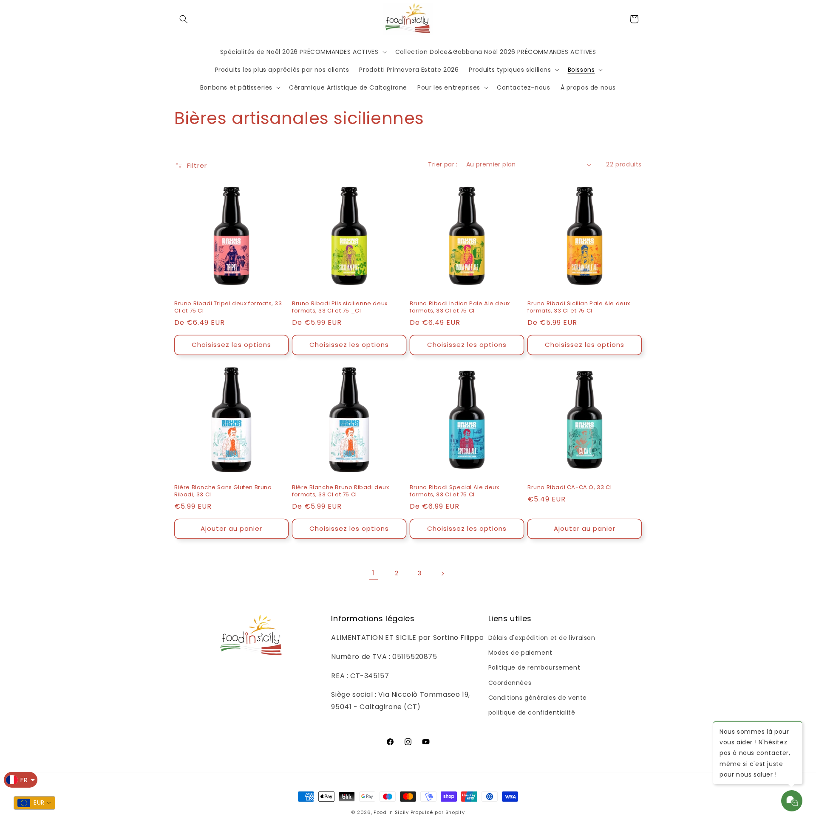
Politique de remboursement (534, 667)
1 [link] (373, 573)
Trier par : (442, 164)
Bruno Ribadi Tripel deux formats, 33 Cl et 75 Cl (228, 307)
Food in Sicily (391, 812)
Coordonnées (510, 683)
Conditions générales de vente (537, 697)
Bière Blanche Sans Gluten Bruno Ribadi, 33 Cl (223, 491)
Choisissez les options (231, 344)
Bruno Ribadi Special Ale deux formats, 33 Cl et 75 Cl (454, 491)
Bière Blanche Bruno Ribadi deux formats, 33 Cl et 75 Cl (340, 491)
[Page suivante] (442, 573)
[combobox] (34, 803)
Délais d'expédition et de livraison (541, 638)
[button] (183, 19)
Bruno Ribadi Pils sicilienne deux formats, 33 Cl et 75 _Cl (340, 307)
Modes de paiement (520, 652)
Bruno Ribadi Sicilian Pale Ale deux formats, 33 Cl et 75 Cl (578, 307)
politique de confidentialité (531, 712)
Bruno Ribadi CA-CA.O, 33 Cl (569, 487)
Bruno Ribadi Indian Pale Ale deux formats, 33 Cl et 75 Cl (460, 307)
